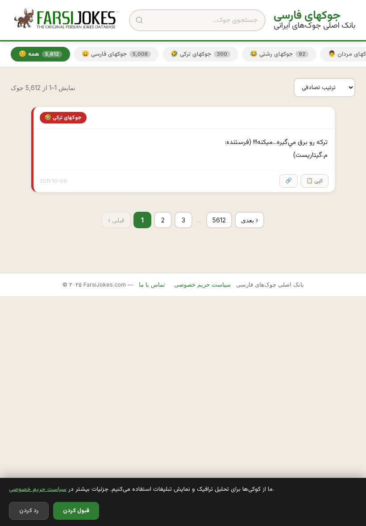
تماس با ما (152, 284)
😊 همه (39, 54)
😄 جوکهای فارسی (115, 54)
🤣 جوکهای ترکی (199, 54)
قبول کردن (76, 510)
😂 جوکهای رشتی (277, 54)
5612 (219, 220)
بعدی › (249, 220)
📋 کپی (314, 181)
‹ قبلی (116, 220)
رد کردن (28, 510)
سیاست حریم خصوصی (38, 489)
